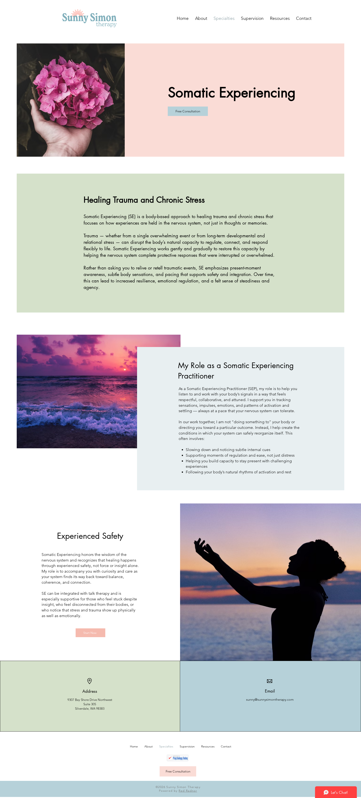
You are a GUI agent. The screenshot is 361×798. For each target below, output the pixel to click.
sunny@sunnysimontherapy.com (270, 699)
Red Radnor (188, 791)
